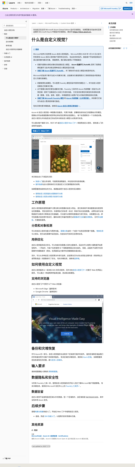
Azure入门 (127, 8)
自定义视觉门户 (79, 270)
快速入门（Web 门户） (41, 131)
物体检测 (100, 231)
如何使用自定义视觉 (116, 30)
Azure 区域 (87, 357)
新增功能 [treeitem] (9, 46)
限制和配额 (53, 371)
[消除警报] (132, 14)
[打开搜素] (126, 3)
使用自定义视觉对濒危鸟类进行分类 (49, 196)
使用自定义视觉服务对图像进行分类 (49, 193)
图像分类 (64, 231)
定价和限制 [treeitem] (9, 42)
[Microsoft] (4, 2)
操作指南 (39, 184)
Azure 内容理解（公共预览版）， (78, 98)
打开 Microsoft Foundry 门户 (111, 8)
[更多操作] (101, 23)
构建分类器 (39, 411)
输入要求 (112, 36)
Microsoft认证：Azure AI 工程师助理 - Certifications (50, 436)
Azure (40, 23)
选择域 (76, 258)
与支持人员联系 (56, 360)
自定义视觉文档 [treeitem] (9, 30)
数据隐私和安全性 (115, 38)
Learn (34, 23)
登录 (131, 3)
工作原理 (112, 27)
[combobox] (14, 25)
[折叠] (26, 21)
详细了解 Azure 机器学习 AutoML (50, 71)
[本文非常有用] (124, 48)
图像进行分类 (79, 217)
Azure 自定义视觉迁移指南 (67, 106)
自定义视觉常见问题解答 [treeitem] (14, 49)
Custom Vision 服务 (67, 23)
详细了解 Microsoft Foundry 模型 (50, 98)
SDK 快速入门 (49, 416)
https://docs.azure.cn (82, 32)
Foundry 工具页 (72, 386)
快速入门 (39, 181)
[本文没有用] (126, 48)
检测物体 (89, 217)
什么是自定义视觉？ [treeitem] (12, 38)
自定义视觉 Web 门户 (67, 123)
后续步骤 (112, 41)
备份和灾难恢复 (115, 33)
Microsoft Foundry (51, 23)
